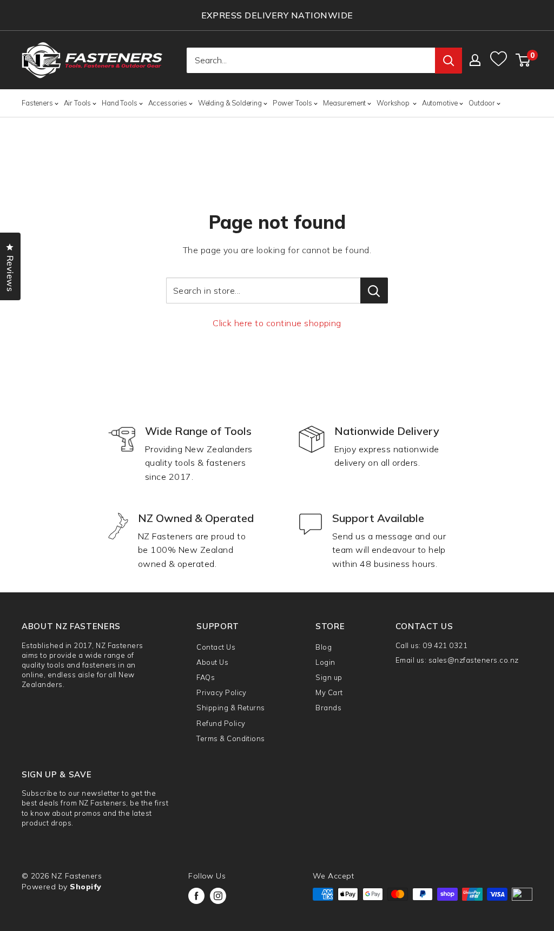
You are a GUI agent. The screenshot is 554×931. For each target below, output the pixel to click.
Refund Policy (220, 723)
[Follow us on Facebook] (196, 896)
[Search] (448, 61)
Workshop (394, 102)
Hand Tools (119, 102)
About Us (212, 662)
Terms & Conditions (230, 738)
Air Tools (77, 102)
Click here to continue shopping (277, 323)
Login (325, 662)
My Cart (328, 692)
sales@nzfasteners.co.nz (473, 660)
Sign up (328, 677)
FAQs (205, 677)
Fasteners (37, 102)
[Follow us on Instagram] (218, 896)
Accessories (167, 102)
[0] (523, 60)
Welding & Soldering (230, 102)
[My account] (475, 60)
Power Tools (292, 102)
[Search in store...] (374, 290)
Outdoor (482, 102)
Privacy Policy (221, 692)
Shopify (85, 887)
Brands (328, 707)
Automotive (440, 102)
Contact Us (215, 647)
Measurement (344, 102)
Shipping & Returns (230, 707)
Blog (323, 647)
